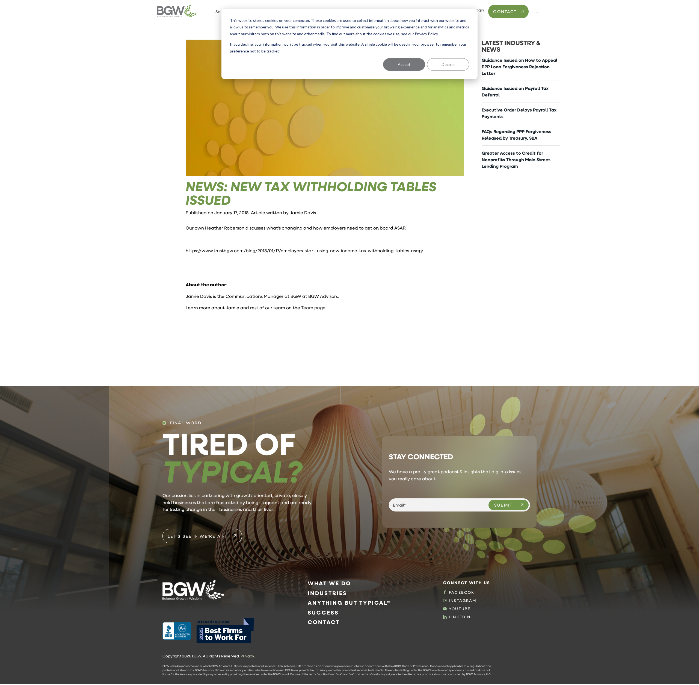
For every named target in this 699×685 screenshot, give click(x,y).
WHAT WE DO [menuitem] (329, 583)
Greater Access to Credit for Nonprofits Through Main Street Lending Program (516, 159)
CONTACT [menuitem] (324, 622)
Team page (313, 307)
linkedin (459, 617)
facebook (461, 592)
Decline (448, 64)
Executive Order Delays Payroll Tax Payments (519, 113)
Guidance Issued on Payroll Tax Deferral (515, 91)
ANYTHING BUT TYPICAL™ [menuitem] (349, 602)
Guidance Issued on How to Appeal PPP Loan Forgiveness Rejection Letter (519, 66)
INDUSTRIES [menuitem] (327, 593)
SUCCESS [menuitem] (323, 612)
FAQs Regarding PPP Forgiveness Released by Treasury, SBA (516, 134)
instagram (462, 600)
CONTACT (505, 11)
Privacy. (248, 656)
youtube (459, 608)
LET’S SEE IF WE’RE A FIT (199, 536)
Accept (404, 64)
